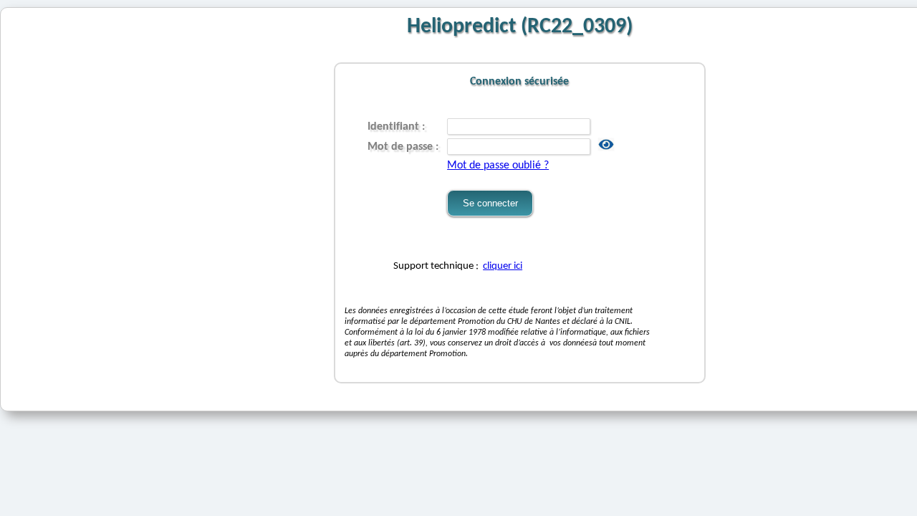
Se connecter (490, 203)
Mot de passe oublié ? (498, 165)
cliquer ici (502, 266)
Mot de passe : (404, 147)
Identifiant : (398, 127)
